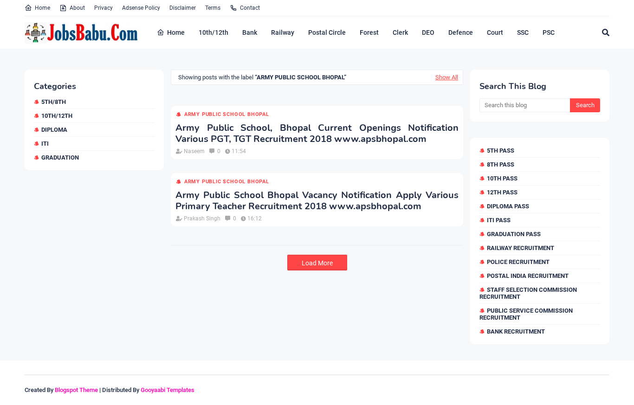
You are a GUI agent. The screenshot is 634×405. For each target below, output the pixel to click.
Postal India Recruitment (528, 275)
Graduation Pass (514, 234)
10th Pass (502, 178)
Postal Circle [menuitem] (327, 32)
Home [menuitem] (176, 32)
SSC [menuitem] (523, 32)
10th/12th (56, 115)
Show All (446, 77)
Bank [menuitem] (249, 32)
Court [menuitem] (495, 32)
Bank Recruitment (516, 331)
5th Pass (500, 150)
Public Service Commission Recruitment (526, 314)
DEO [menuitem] (428, 32)
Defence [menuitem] (460, 32)
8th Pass (500, 164)
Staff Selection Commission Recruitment (528, 293)
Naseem (194, 151)
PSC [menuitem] (549, 32)
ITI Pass (499, 220)
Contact (250, 8)
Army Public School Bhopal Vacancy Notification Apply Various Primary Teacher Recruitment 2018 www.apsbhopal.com (317, 201)
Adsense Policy (141, 8)
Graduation (60, 157)
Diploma (54, 129)
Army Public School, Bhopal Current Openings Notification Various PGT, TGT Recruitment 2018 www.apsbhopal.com (317, 133)
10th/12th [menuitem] (213, 32)
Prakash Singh (202, 218)
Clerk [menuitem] (400, 32)
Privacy (103, 8)
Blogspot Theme (76, 389)
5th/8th (53, 101)
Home (42, 8)
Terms (212, 8)
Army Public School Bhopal (226, 114)
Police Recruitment (518, 261)
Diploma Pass (508, 206)
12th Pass (502, 192)
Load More (317, 263)
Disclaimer (182, 8)
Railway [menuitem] (282, 32)
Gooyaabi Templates (167, 389)
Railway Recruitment (520, 247)
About (77, 8)
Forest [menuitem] (369, 32)
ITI (45, 143)
